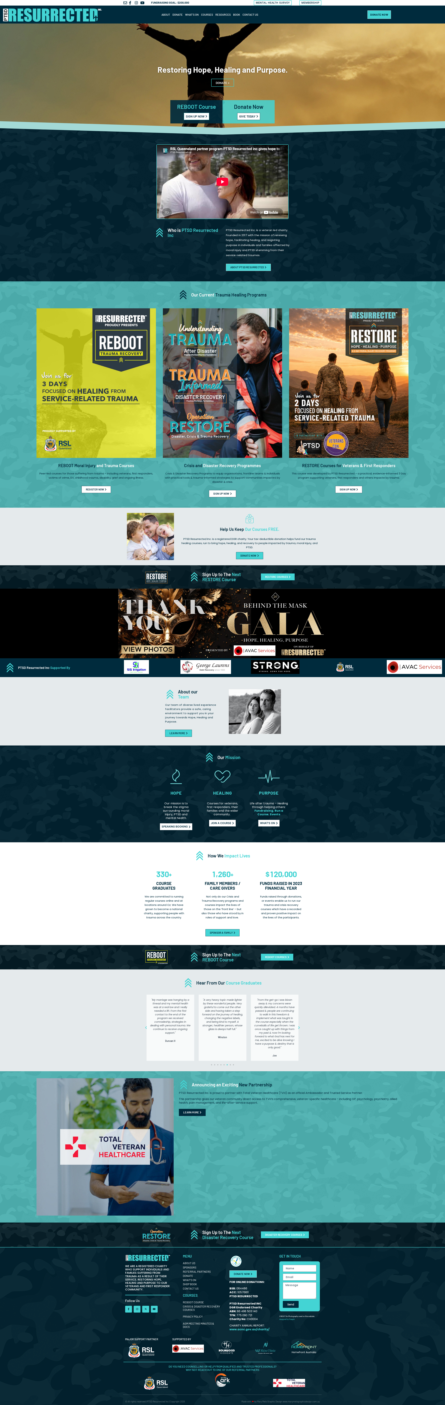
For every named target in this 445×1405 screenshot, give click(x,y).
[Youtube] (154, 1309)
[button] (146, 1027)
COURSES (207, 14)
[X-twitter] (145, 1309)
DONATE (177, 14)
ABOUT (165, 14)
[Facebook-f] (128, 1309)
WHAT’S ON (192, 14)
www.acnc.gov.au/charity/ (249, 1329)
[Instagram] (137, 1309)
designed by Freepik (287, 1319)
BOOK (236, 14)
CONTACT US (250, 14)
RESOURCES (223, 14)
